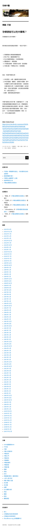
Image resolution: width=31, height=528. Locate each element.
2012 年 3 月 (7, 382)
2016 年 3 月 (7, 314)
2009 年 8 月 (8, 411)
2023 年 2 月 (7, 238)
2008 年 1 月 (7, 429)
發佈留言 (14, 148)
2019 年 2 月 (7, 274)
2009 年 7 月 (7, 413)
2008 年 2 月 (7, 427)
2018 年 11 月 (7, 281)
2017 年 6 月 (7, 297)
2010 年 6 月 (7, 404)
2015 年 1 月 (7, 339)
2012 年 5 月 (7, 377)
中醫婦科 (14, 146)
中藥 (5, 449)
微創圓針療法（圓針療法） (11, 476)
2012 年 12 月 (8, 362)
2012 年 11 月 (7, 364)
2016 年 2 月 (7, 317)
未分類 (6, 483)
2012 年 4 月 (7, 380)
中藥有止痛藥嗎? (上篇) (10, 178)
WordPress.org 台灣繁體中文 (12, 518)
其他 (5, 471)
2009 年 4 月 (8, 420)
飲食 (5, 496)
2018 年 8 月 (7, 288)
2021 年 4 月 (7, 247)
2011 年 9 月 (7, 384)
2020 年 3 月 (7, 261)
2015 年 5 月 (7, 332)
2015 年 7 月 (7, 330)
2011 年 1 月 (7, 393)
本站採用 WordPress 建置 (14, 525)
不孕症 (6, 447)
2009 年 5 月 (7, 418)
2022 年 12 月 (8, 240)
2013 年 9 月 (7, 353)
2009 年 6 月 (8, 415)
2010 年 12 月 (8, 395)
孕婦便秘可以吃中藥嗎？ (14, 32)
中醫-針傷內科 (8, 451)
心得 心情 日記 (8, 478)
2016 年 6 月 (7, 310)
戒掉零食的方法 (8, 180)
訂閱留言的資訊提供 (9, 516)
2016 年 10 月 (8, 305)
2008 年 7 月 (7, 422)
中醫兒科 (6, 453)
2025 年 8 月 (7, 229)
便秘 (21, 146)
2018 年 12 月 (8, 279)
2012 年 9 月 (7, 368)
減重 (5, 487)
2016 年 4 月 (7, 312)
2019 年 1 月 (7, 276)
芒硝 (5, 148)
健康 (5, 469)
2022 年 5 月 (7, 243)
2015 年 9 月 (7, 328)
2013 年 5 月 (7, 357)
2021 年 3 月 (7, 249)
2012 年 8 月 (7, 371)
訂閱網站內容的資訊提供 (11, 514)
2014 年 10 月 (8, 346)
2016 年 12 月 (8, 303)
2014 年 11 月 (7, 344)
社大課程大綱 (8, 489)
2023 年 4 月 (7, 236)
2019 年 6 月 (7, 267)
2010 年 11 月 (7, 398)
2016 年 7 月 (7, 308)
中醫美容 (6, 465)
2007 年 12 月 (8, 431)
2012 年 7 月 (7, 373)
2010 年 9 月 (7, 402)
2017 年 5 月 (7, 299)
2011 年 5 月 (7, 389)
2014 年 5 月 (7, 350)
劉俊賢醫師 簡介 (8, 176)
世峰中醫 (6, 5)
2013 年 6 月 (7, 355)
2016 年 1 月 (7, 319)
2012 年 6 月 (7, 375)
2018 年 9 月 (7, 285)
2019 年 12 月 (8, 263)
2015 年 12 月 (7, 321)
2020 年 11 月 (8, 252)
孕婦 (25, 146)
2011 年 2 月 (7, 391)
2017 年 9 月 (7, 292)
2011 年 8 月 (7, 386)
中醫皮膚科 (7, 462)
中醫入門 (6, 456)
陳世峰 (9, 148)
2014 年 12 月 (8, 341)
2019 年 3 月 (7, 272)
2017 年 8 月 (7, 294)
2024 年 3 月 (7, 234)
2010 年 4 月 (7, 407)
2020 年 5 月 (7, 258)
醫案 (5, 494)
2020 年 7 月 (7, 256)
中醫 (18, 146)
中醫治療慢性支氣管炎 (10, 183)
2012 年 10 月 (8, 366)
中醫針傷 (6, 467)
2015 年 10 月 (8, 326)
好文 (5, 474)
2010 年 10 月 (8, 400)
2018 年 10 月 (8, 283)
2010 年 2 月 (7, 409)
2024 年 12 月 (8, 231)
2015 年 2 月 (7, 337)
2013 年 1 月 (7, 359)
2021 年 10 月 (8, 245)
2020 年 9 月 (7, 254)
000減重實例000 (9, 444)
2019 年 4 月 (7, 270)
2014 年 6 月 (7, 348)
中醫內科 (6, 458)
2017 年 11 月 (7, 290)
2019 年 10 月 (8, 265)
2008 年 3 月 (7, 424)
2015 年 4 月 (7, 335)
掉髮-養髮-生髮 (8, 480)
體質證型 (6, 498)
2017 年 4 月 (7, 301)
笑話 (5, 492)
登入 (5, 512)
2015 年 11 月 (7, 323)
